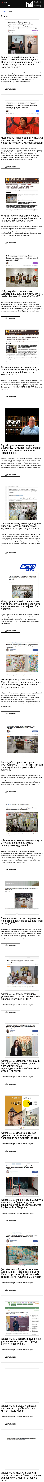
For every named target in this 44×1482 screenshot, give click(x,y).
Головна (4, 12)
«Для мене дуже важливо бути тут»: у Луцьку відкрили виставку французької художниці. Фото (21, 843)
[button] (9, 6)
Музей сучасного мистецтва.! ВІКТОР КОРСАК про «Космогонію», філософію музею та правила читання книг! (21, 449)
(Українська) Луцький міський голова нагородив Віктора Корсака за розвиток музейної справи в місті (21, 1476)
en (5, 2)
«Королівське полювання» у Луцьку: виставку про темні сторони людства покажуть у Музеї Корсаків (22, 140)
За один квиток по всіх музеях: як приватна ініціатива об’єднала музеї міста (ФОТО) (22, 921)
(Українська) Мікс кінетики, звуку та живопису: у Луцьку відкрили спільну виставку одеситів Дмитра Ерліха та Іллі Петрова (22, 1203)
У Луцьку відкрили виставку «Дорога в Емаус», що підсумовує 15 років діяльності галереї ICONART (22, 294)
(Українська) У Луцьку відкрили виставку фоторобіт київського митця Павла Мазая (19, 1408)
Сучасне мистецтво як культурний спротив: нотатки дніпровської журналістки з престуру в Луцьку (21, 526)
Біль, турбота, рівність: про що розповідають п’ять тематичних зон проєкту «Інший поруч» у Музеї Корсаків (22, 766)
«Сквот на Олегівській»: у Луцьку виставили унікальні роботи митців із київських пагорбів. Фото (21, 218)
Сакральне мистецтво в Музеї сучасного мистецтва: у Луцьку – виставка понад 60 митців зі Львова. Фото (20, 371)
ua (2, 2)
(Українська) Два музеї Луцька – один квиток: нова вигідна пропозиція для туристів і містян (20, 1135)
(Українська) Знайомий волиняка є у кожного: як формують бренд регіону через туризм (21, 1341)
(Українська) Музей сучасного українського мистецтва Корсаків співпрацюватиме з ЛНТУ (20, 996)
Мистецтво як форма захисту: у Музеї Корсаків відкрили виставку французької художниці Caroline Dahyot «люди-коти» (21, 683)
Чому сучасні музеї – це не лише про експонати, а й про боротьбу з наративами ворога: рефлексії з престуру (20, 605)
